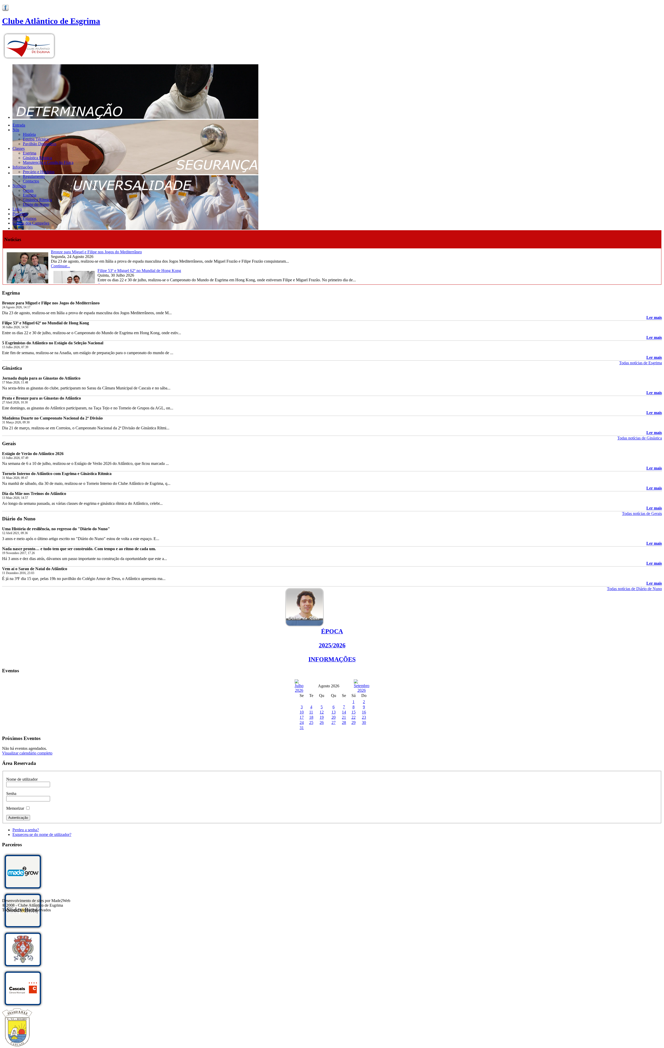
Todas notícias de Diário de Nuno (634, 588)
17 (302, 717)
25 (311, 722)
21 (344, 717)
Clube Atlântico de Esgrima (51, 21)
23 (364, 717)
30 (364, 722)
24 (302, 722)
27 (333, 722)
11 (311, 712)
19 (322, 717)
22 (353, 717)
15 (353, 712)
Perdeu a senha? (25, 830)
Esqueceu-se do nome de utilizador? (41, 834)
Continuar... (60, 266)
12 (322, 712)
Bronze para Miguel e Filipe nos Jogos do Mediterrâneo (96, 252)
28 (344, 722)
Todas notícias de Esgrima (640, 363)
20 (333, 717)
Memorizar (15, 808)
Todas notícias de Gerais (642, 513)
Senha (11, 793)
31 (302, 727)
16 (364, 712)
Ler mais (654, 317)
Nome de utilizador (22, 779)
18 (311, 717)
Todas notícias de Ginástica (639, 438)
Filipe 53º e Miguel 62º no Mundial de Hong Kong (139, 270)
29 (353, 722)
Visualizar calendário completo (27, 753)
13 (333, 712)
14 (344, 712)
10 (302, 712)
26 (322, 722)
